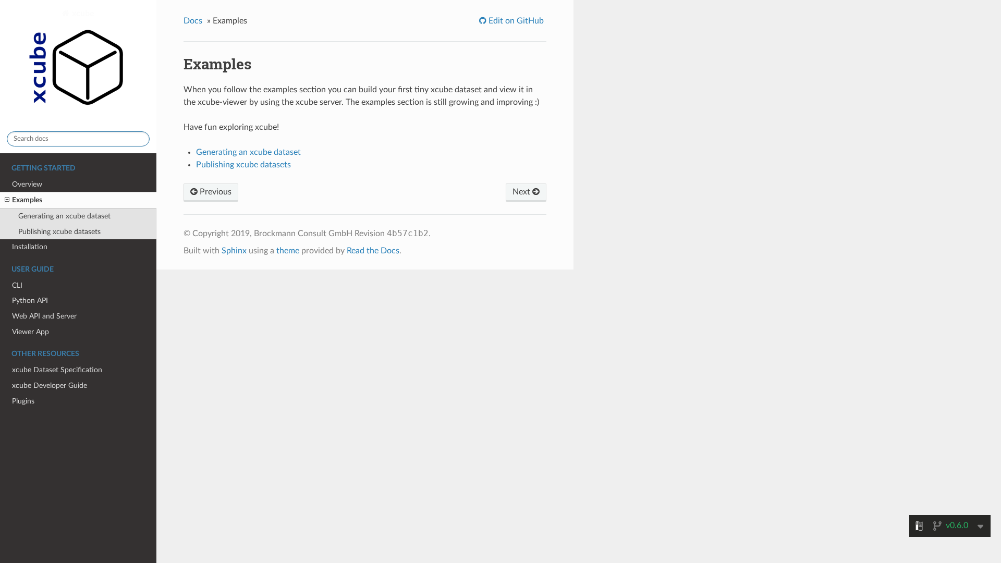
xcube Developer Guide (49, 385)
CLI (17, 285)
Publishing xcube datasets (59, 232)
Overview (27, 184)
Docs (193, 21)
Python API (30, 300)
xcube (82, 13)
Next (522, 192)
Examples (27, 200)
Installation (29, 247)
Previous (214, 192)
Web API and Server (44, 316)
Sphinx (234, 251)
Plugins (23, 401)
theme (287, 251)
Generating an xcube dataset (64, 216)
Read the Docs (373, 251)
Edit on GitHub (515, 21)
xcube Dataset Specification (57, 370)
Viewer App (30, 332)
